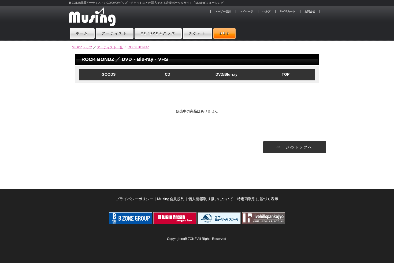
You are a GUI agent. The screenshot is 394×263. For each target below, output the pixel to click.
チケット (197, 33)
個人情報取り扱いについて (210, 199)
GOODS (109, 74)
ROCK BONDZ (138, 47)
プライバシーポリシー (134, 199)
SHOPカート (287, 11)
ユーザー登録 (223, 11)
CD (167, 74)
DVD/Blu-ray (226, 74)
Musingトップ (82, 47)
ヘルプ (266, 11)
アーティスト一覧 (110, 47)
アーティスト (114, 33)
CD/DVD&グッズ (158, 33)
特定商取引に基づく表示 (257, 199)
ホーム (82, 33)
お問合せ (309, 11)
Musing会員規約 (170, 199)
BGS (225, 33)
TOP (285, 74)
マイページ (246, 11)
